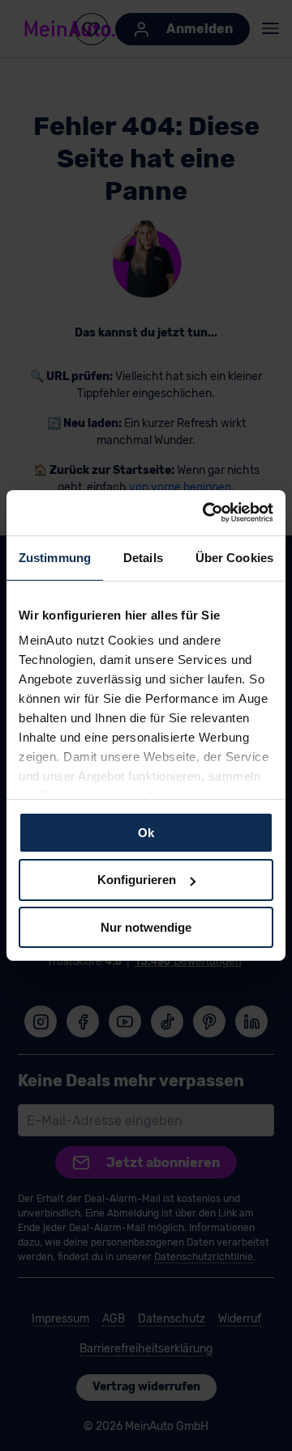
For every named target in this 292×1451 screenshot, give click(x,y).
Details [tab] (143, 557)
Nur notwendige (146, 927)
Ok (146, 832)
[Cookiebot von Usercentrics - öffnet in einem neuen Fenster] (206, 512)
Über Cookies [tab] (234, 557)
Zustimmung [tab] (55, 557)
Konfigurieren (136, 879)
